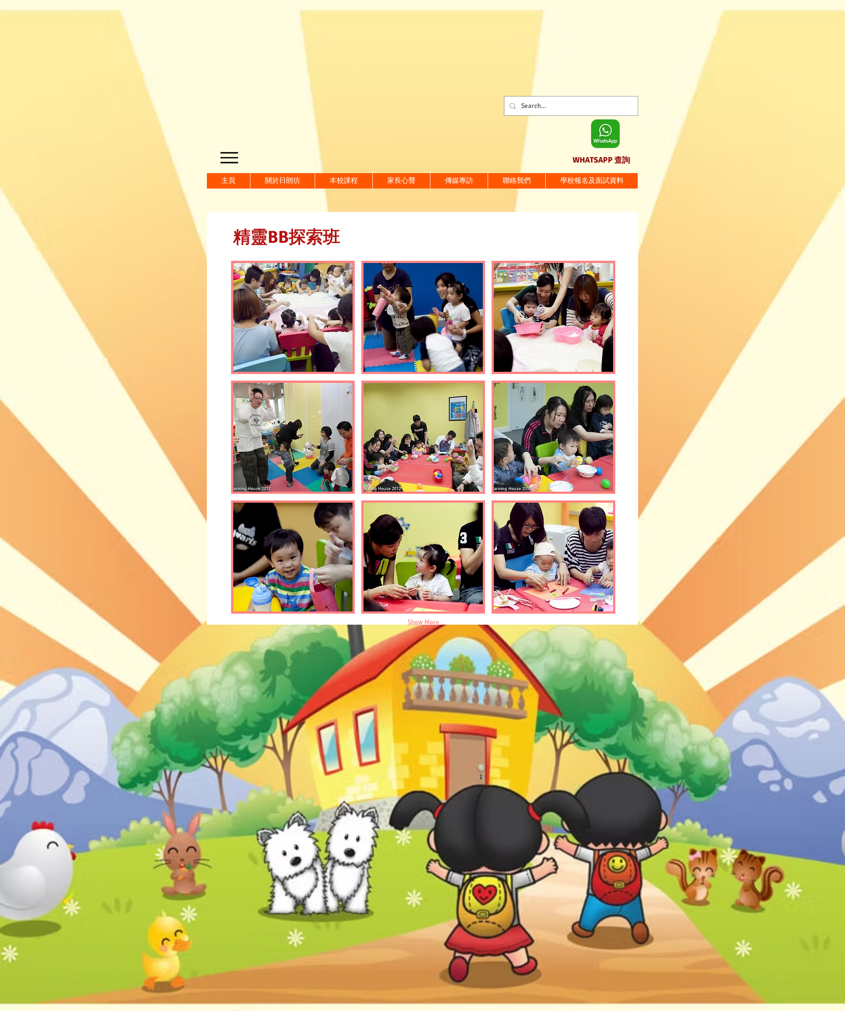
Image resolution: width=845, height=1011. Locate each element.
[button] (591, 181)
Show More (423, 622)
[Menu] (229, 157)
